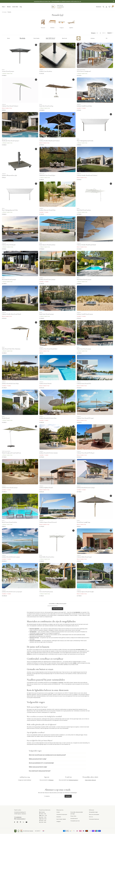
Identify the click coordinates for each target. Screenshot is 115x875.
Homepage (4, 12)
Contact (58, 812)
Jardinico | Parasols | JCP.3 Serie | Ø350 (47, 418)
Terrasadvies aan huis (75, 820)
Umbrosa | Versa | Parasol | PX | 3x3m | (85, 418)
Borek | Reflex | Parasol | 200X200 (46, 557)
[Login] (106, 6)
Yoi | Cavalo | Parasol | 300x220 (46, 591)
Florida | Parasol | (6, 418)
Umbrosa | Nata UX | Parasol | (8, 244)
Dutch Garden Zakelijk (61, 819)
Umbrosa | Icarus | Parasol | (45, 383)
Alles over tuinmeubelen (94, 814)
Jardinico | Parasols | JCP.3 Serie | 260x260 (48, 453)
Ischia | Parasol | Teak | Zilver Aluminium (11, 349)
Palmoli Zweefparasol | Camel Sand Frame (11, 453)
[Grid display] (103, 33)
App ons (46, 777)
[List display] (104, 33)
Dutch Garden (36, 38)
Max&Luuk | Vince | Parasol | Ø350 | (47, 175)
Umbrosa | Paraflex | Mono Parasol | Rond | (11, 314)
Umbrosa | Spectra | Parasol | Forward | (48, 522)
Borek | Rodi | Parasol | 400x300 (9, 279)
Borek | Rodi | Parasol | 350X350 (84, 210)
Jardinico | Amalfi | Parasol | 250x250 (85, 314)
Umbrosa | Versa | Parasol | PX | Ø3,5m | (85, 453)
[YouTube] (26, 822)
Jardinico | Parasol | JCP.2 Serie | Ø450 (10, 383)
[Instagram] (17, 822)
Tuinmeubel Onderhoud (94, 819)
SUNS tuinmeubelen (81, 69)
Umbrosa (92, 38)
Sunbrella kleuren (74, 818)
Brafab (78, 520)
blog (21, 6)
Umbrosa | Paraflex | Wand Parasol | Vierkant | (87, 175)
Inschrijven (68, 796)
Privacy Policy (73, 816)
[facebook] (14, 822)
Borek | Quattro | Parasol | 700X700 (47, 244)
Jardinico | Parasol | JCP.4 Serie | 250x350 (86, 487)
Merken (9, 6)
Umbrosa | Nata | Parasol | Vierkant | (10, 106)
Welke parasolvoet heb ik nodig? (37, 759)
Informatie (91, 810)
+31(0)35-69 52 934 (24, 777)
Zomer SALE (15, 6)
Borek (8, 38)
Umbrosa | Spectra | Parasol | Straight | (85, 591)
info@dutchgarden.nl (73, 780)
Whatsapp (51, 780)
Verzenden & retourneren (62, 814)
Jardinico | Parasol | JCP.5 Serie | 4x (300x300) (12, 591)
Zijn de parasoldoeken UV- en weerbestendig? (41, 763)
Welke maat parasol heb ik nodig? (38, 767)
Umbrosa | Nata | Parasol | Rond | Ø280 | (48, 349)
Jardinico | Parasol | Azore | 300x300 (47, 279)
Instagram (59, 821)
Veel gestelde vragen (93, 812)
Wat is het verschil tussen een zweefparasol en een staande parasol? (47, 755)
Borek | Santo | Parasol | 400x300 (46, 314)
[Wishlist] (109, 6)
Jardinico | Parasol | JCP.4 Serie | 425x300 (11, 557)
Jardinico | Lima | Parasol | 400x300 (10, 487)
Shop (3, 6)
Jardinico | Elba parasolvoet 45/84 (9, 175)
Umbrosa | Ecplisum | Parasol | (46, 487)
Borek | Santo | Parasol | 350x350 (84, 349)
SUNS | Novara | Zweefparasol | (84, 71)
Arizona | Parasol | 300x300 (8, 71)
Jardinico (41, 69)
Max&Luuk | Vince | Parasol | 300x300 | (10, 140)
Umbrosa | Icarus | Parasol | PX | (84, 383)
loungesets (54, 682)
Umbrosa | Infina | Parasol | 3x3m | (84, 557)
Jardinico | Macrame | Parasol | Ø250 (47, 210)
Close (113, 1)
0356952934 (18, 817)
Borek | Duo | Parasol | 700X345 (46, 106)
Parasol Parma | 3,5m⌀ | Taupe (83, 522)
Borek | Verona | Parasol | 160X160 (9, 522)
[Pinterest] (20, 822)
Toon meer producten (57, 608)
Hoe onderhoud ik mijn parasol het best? (40, 771)
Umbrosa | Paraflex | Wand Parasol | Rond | (86, 244)
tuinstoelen (60, 682)
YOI (106, 38)
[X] (23, 822)
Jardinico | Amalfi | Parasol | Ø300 (84, 106)
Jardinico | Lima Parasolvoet (45, 71)
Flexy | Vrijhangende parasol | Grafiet (85, 140)
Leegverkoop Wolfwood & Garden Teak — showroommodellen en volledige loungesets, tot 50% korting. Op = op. (57, 1)
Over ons (91, 816)
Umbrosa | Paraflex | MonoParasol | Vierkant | (49, 140)
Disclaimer (59, 816)
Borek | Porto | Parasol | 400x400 (84, 279)
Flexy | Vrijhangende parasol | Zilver (10, 210)
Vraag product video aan (90, 780)
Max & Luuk (64, 38)
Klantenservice (60, 810)
